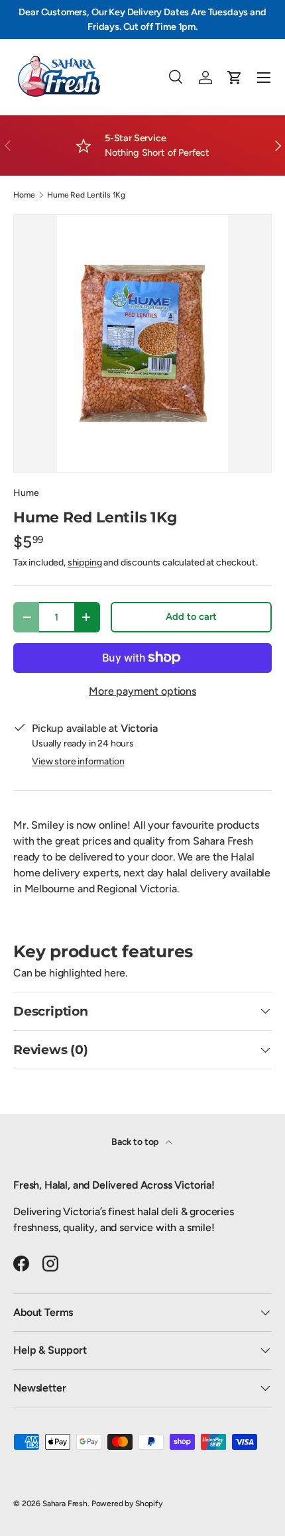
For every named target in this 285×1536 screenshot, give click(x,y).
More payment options (142, 691)
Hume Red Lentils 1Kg (86, 195)
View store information (78, 761)
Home (23, 195)
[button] (234, 77)
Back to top (135, 1142)
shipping (85, 562)
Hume (25, 493)
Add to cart (191, 616)
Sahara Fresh (64, 1503)
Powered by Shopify (126, 1503)
